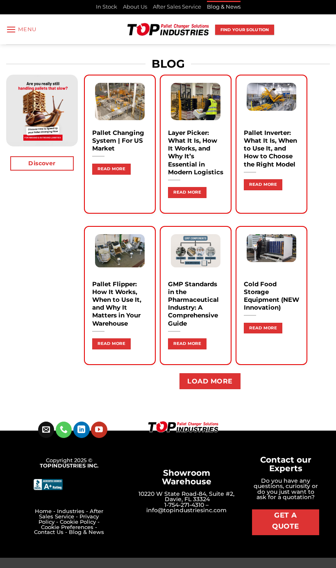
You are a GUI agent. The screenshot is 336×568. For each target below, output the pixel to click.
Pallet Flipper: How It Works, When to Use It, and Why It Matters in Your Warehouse (116, 304)
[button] (21, 29)
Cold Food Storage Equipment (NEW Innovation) (271, 296)
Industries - (73, 511)
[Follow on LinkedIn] (81, 430)
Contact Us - (51, 532)
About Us (135, 7)
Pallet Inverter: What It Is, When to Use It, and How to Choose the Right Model (270, 148)
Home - (46, 511)
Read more (111, 168)
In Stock (106, 7)
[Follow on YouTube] (99, 430)
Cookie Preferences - (69, 527)
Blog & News (224, 7)
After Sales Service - (71, 514)
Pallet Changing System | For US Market (118, 140)
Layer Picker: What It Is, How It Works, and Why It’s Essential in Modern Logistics (195, 152)
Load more (209, 381)
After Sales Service (177, 7)
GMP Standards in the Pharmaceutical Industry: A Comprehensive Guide (193, 304)
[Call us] (64, 430)
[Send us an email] (46, 430)
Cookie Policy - (80, 522)
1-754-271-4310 (184, 505)
